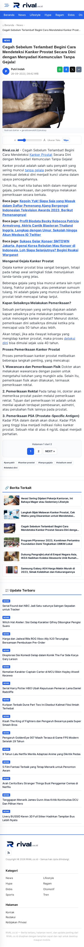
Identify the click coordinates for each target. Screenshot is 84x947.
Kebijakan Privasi (16, 922)
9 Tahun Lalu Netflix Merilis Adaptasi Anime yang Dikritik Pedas (41, 754)
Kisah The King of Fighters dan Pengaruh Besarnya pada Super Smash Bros (41, 722)
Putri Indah (18, 69)
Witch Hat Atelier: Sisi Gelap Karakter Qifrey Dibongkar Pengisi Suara (41, 624)
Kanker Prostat (41, 155)
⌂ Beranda (8, 25)
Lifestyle (35, 14)
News (22, 14)
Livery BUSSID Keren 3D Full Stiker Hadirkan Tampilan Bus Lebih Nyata (38, 818)
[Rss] (8, 853)
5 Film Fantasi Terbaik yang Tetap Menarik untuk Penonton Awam (39, 768)
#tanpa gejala (45, 462)
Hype (48, 14)
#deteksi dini (11, 467)
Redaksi (10, 917)
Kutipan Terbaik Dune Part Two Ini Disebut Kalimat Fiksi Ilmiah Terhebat (40, 706)
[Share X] (72, 69)
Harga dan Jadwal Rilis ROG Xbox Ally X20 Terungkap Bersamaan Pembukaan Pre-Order (35, 640)
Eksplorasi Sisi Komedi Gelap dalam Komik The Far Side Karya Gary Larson (40, 656)
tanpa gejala (34, 170)
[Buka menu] (6, 5)
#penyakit (9, 462)
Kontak (10, 912)
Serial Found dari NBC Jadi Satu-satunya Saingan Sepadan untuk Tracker (38, 607)
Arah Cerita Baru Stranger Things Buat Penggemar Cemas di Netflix (40, 785)
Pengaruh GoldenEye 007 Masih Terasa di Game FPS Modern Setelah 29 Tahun (40, 739)
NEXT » (50, 451)
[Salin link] (79, 69)
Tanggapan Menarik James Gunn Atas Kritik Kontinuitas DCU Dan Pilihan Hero (40, 801)
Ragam (59, 14)
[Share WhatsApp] (60, 69)
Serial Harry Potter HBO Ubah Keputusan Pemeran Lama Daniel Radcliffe (41, 690)
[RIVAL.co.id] (47, 5)
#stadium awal (64, 462)
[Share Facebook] (66, 69)
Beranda (9, 14)
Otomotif (48, 889)
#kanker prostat (26, 462)
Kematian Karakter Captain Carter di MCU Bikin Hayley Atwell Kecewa (40, 673)
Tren (46, 894)
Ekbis (71, 14)
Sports (10, 894)
